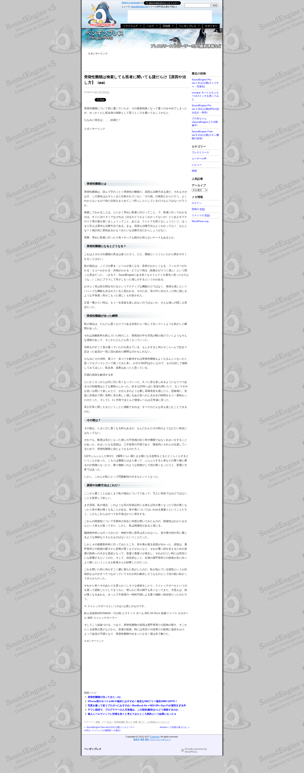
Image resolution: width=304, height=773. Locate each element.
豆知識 (166, 25)
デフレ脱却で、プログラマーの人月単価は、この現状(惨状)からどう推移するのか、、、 (137, 709)
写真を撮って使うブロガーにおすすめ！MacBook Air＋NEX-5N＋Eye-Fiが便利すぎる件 (137, 705)
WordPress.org (200, 221)
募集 (142, 739)
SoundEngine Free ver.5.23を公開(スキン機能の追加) (205, 135)
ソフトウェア (130, 25)
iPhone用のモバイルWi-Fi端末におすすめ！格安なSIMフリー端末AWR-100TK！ (133, 701)
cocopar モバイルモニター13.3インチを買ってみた (205, 96)
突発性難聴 (119, 721)
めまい (110, 721)
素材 (147, 739)
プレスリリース (200, 152)
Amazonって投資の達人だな (174, 726)
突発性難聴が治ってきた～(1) (104, 697)
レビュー (197, 164)
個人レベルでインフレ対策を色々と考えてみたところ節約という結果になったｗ (132, 713)
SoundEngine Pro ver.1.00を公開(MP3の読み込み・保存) (205, 109)
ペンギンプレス (187, 25)
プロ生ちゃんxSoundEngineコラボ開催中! (205, 122)
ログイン (197, 203)
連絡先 (136, 739)
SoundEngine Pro (139, 6)
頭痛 (135, 721)
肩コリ (129, 721)
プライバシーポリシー (160, 739)
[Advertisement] (152, 63)
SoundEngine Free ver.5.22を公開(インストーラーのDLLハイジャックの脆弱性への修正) (109, 728)
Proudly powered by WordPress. (196, 750)
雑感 (98, 721)
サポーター (211, 25)
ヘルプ (150, 25)
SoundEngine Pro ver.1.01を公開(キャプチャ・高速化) (205, 83)
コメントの (201, 215)
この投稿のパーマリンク (158, 721)
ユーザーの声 (199, 158)
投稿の (198, 209)
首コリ (141, 721)
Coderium (155, 737)
